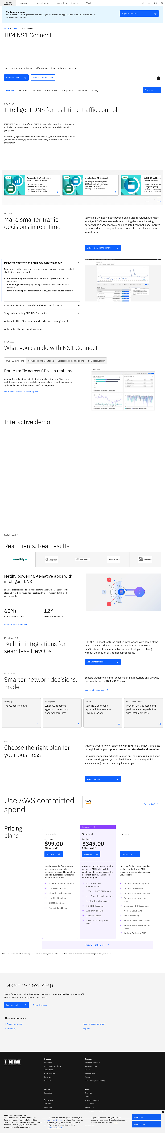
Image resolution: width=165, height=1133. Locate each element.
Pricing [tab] (95, 90)
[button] (155, 3)
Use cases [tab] (36, 90)
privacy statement (54, 1127)
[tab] (20, 559)
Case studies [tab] (51, 90)
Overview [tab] (10, 90)
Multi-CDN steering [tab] (15, 360)
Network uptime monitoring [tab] (41, 360)
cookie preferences (55, 1120)
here (116, 1122)
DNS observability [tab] (96, 360)
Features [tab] (23, 90)
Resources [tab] (82, 90)
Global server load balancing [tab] (71, 360)
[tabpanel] (82, 389)
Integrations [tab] (67, 90)
